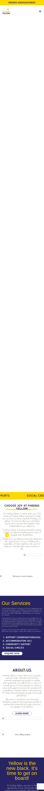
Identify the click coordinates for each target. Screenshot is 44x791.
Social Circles (15, 648)
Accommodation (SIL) (19, 641)
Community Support (18, 644)
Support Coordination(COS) (23, 637)
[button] (40, 11)
